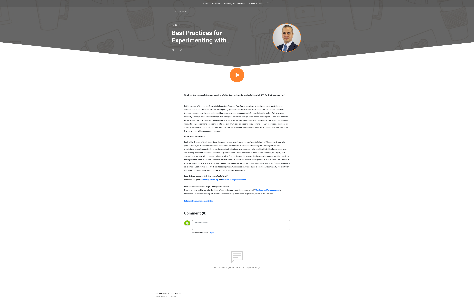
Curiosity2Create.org (210, 179)
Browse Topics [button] (255, 3)
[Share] (181, 50)
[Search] (268, 3)
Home (205, 3)
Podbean (173, 296)
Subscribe (216, 3)
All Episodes (180, 11)
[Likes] (173, 50)
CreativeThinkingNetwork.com (234, 179)
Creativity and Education (234, 3)
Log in (211, 232)
